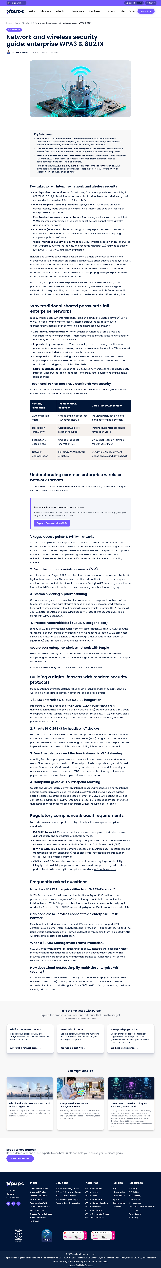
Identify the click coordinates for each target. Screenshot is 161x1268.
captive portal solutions (43, 611)
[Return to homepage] (16, 11)
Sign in (152, 3)
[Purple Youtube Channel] (13, 1204)
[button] (32, 11)
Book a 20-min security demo (47, 667)
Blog (16, 23)
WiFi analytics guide (105, 869)
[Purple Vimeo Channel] (18, 1204)
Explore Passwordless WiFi (52, 523)
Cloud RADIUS (82, 705)
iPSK (124, 927)
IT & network (26, 23)
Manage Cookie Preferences (80, 1265)
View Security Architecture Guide (84, 667)
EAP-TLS (104, 713)
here (106, 1261)
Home (9, 23)
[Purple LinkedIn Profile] (8, 1204)
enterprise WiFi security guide (108, 294)
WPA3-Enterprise (100, 286)
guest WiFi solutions (90, 792)
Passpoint (79, 611)
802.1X (69, 286)
